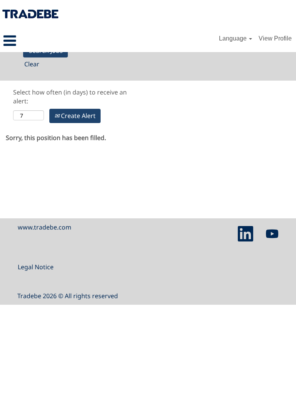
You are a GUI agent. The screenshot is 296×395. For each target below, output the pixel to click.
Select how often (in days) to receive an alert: (70, 96)
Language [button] (233, 38)
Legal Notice (36, 266)
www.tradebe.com (44, 227)
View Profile (275, 38)
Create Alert (77, 115)
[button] (49, 41)
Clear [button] (31, 64)
